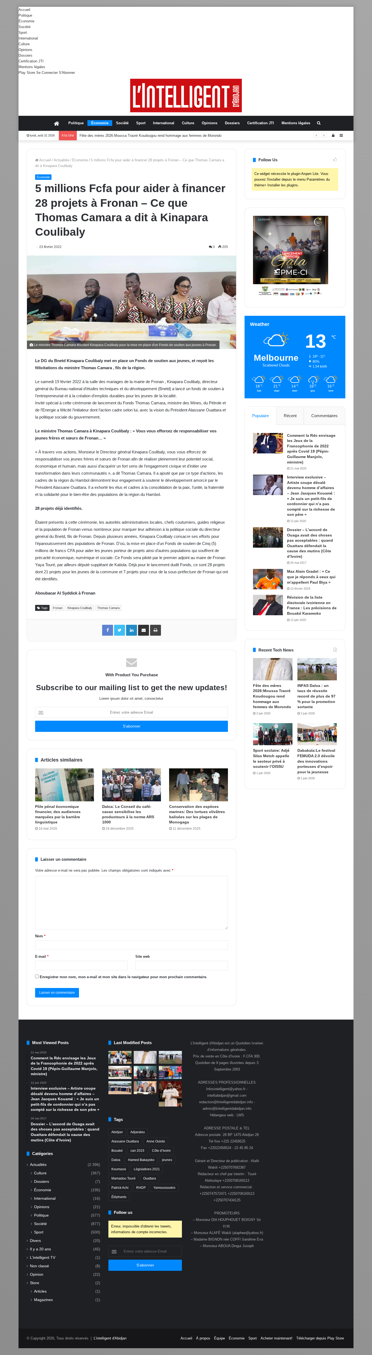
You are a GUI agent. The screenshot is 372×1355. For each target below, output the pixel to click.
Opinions (25, 50)
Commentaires (324, 415)
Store (34, 1283)
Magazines (43, 1300)
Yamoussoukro (164, 1188)
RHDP (141, 1188)
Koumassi (118, 1169)
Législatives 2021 (147, 1169)
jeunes (167, 1160)
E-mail (41, 956)
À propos (203, 1338)
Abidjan (117, 1132)
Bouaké (117, 1151)
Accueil (24, 10)
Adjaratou (137, 1132)
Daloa (115, 1160)
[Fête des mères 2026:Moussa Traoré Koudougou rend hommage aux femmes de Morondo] (272, 669)
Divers (35, 1241)
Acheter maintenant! (276, 1338)
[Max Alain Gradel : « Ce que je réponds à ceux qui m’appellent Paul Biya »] (268, 579)
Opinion (36, 1274)
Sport (23, 33)
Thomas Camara (108, 608)
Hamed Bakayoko (141, 1160)
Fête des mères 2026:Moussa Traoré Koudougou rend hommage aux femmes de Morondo (272, 696)
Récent (290, 415)
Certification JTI (31, 61)
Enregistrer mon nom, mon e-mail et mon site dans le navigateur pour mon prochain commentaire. (123, 977)
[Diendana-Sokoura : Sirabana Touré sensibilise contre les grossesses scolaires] (120, 1057)
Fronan (57, 608)
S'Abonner (67, 73)
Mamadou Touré (123, 1178)
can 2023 (137, 1151)
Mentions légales (32, 67)
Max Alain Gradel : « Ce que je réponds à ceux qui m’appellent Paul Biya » (311, 576)
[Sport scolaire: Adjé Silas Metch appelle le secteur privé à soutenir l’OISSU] (272, 734)
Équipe (219, 1338)
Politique (25, 15)
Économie (26, 21)
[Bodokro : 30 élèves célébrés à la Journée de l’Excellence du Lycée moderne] (120, 1087)
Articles (40, 1291)
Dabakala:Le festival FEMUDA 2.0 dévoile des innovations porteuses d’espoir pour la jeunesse (316, 761)
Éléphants (118, 1197)
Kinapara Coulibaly (80, 608)
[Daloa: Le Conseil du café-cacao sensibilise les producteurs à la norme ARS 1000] (131, 785)
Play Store (27, 73)
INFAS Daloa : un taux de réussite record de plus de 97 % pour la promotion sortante (316, 696)
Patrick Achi (120, 1188)
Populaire (260, 415)
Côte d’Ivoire (161, 1151)
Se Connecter (47, 73)
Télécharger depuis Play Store (320, 1338)
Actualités (61, 160)
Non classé (39, 1266)
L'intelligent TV (42, 1258)
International (28, 38)
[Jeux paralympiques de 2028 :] (170, 1072)
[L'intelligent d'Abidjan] (186, 95)
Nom (40, 936)
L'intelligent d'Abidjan (110, 1338)
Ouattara (149, 1178)
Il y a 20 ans (40, 1249)
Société (25, 27)
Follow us (123, 1212)
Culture (24, 44)
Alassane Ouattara (125, 1141)
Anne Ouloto (156, 1141)
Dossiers (25, 55)
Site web (142, 956)
